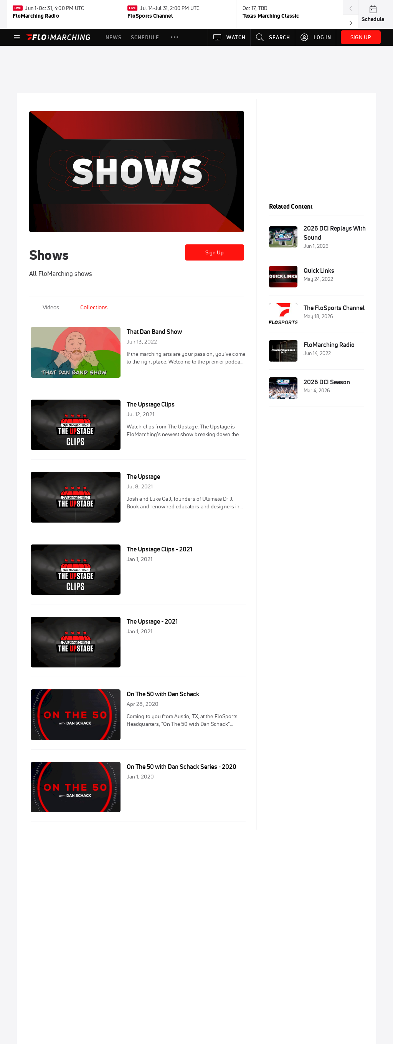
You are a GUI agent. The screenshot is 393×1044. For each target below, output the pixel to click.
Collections (93, 307)
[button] (174, 37)
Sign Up (214, 252)
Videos (51, 307)
